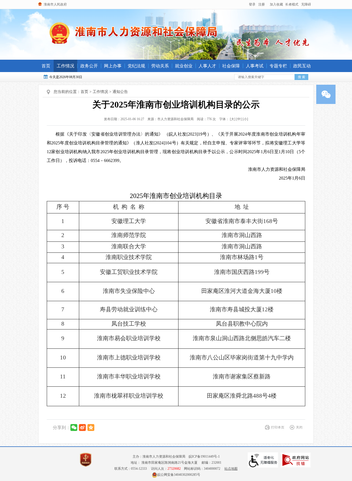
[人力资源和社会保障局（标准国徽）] (133, 32)
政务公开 (89, 66)
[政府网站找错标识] (295, 460)
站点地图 (231, 469)
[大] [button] (232, 119)
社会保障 (231, 66)
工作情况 (65, 66)
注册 (261, 4)
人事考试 (254, 66)
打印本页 (277, 427)
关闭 (299, 427)
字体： (232, 119)
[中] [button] (239, 119)
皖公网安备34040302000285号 (178, 475)
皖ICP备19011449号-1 (204, 456)
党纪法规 (136, 66)
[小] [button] (245, 119)
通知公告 (120, 92)
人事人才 (207, 66)
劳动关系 (160, 66)
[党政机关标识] (86, 460)
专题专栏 (278, 66)
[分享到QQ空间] (90, 427)
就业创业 (184, 66)
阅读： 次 (205, 119)
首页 (46, 66)
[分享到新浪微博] (82, 427)
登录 (252, 4)
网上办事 (113, 66)
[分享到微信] (73, 427)
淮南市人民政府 (55, 4)
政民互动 (302, 66)
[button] (291, 4)
